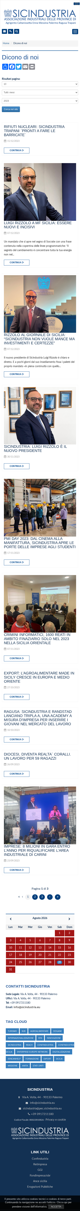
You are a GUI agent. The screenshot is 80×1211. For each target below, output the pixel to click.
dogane (57, 1031)
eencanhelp (14, 1058)
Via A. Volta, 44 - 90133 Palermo (42, 1097)
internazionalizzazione (20, 1038)
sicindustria (14, 1044)
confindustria (45, 1044)
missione (12, 1065)
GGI (40, 1170)
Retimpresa (40, 1164)
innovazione (54, 1038)
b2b (23, 1031)
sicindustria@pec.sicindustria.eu (42, 1108)
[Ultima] (57, 897)
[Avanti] (50, 897)
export (47, 1058)
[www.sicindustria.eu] (40, 16)
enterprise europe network (32, 1051)
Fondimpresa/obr (40, 1175)
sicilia (59, 1058)
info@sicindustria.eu (27, 1007)
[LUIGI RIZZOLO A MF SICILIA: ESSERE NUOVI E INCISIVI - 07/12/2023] (40, 192)
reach (29, 1044)
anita (25, 1065)
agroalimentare (39, 1031)
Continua (16, 150)
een (40, 1038)
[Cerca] (16, 31)
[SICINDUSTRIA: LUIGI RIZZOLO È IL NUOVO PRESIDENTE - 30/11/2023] (40, 415)
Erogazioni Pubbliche (40, 1186)
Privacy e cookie (56, 1119)
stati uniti (38, 1065)
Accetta (56, 1206)
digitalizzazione (61, 1051)
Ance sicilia (40, 1181)
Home (6, 43)
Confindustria (40, 1158)
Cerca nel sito (11, 109)
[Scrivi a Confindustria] (4, 31)
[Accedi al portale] (10, 31)
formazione (32, 1058)
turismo (12, 1031)
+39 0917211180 (42, 1114)
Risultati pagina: (11, 79)
